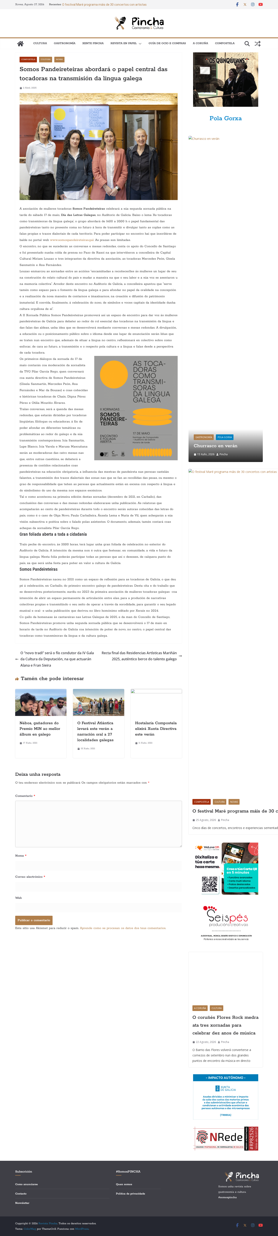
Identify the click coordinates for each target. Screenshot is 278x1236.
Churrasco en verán (215, 446)
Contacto (20, 1193)
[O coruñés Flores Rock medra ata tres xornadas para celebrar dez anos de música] (226, 977)
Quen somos (124, 1184)
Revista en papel (124, 43)
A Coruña (200, 43)
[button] (139, 43)
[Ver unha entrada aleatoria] (257, 43)
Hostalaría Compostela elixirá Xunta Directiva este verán (156, 729)
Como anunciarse (26, 1184)
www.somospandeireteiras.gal (72, 240)
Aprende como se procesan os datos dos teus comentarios (122, 928)
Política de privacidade (130, 1193)
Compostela (225, 43)
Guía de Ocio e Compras (167, 43)
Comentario (25, 796)
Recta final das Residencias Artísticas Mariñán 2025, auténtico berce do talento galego (139, 656)
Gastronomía (64, 43)
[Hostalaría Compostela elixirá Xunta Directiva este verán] (156, 692)
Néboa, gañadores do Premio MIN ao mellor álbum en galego (40, 729)
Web (18, 898)
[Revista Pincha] (20, 43)
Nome (20, 856)
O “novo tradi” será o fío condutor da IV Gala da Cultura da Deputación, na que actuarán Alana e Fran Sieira (57, 659)
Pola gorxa (225, 437)
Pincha (224, 454)
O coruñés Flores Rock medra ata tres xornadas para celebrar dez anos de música (225, 1025)
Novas (59, 59)
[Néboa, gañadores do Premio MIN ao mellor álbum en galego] (40, 692)
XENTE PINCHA (93, 43)
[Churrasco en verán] (226, 139)
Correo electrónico (30, 877)
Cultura (40, 43)
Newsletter (22, 1203)
